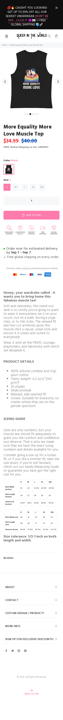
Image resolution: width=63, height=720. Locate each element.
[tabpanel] (31, 79)
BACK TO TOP (31, 694)
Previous (5, 81)
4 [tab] (33, 114)
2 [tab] (28, 114)
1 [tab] (25, 114)
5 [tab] (35, 114)
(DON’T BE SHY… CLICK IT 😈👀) (28, 18)
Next (58, 81)
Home (4, 45)
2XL (42, 187)
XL (33, 187)
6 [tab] (37, 114)
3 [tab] (30, 114)
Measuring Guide (46, 467)
